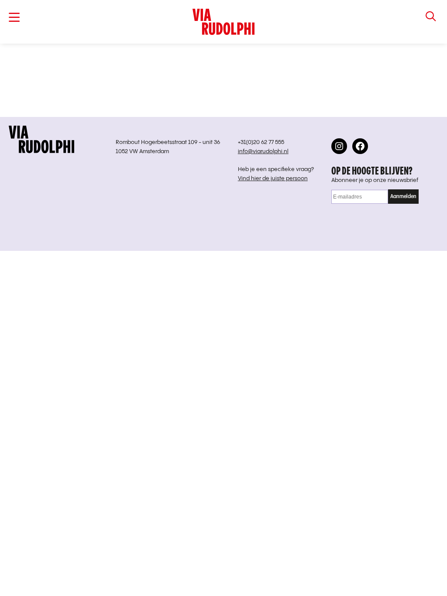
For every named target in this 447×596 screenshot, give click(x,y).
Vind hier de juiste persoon (273, 179)
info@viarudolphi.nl (263, 151)
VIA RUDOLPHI (223, 22)
